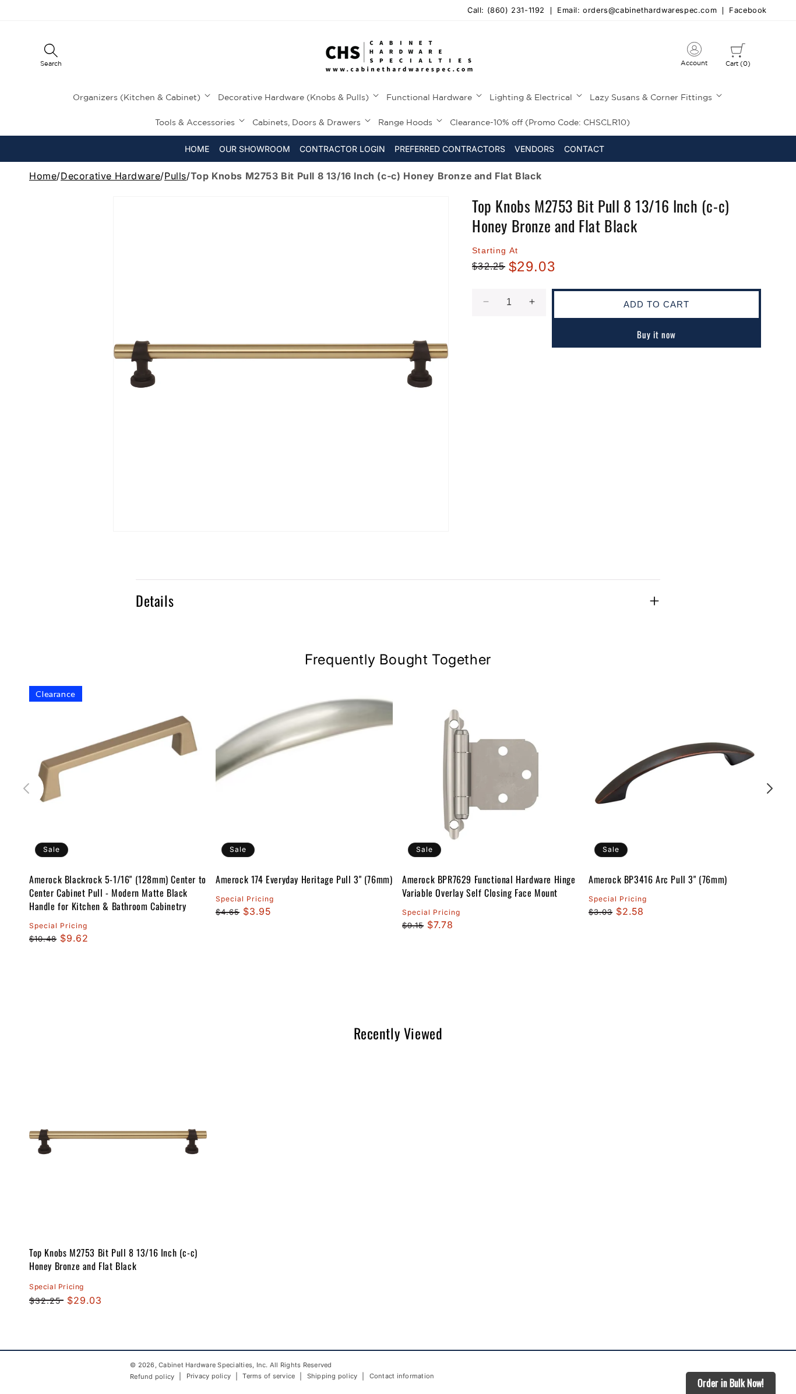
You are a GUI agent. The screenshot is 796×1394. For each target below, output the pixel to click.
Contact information (402, 1376)
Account (694, 56)
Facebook (748, 11)
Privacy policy (208, 1376)
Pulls (175, 176)
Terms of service (268, 1376)
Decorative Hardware (110, 176)
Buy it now (656, 333)
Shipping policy (332, 1376)
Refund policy (152, 1376)
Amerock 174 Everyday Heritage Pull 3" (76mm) (304, 879)
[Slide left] (26, 788)
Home (43, 176)
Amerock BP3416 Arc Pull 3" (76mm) (658, 879)
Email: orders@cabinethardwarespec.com (637, 11)
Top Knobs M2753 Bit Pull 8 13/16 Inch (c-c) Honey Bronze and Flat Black (113, 1259)
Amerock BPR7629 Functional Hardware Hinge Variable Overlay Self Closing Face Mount (489, 886)
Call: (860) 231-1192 (506, 11)
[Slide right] (769, 788)
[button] (51, 56)
